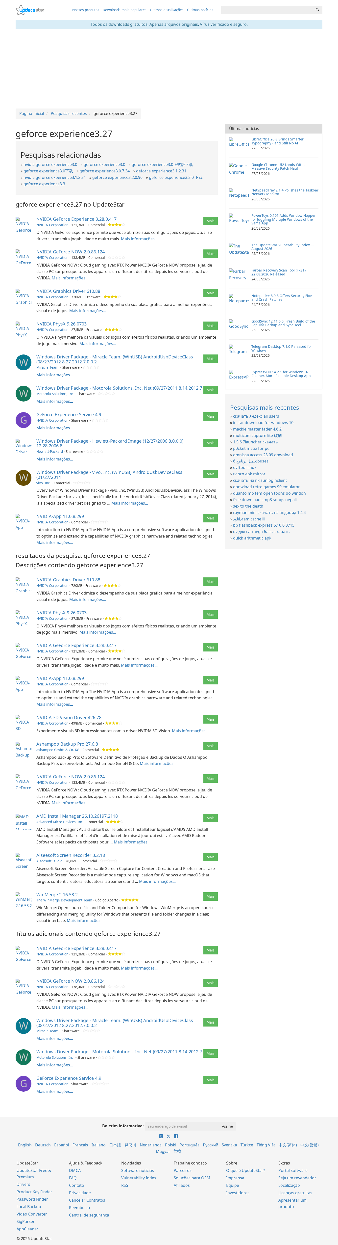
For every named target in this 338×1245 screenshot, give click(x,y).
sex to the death (248, 506)
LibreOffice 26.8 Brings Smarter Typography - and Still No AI (277, 141)
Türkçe (247, 1145)
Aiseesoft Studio (49, 861)
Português (189, 1145)
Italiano (99, 1145)
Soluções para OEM (192, 1178)
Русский (210, 1145)
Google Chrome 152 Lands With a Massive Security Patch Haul (279, 166)
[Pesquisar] (317, 10)
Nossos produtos (85, 9)
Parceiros (183, 1170)
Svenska (229, 1145)
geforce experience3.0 (104, 164)
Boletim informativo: (123, 1126)
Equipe (232, 1185)
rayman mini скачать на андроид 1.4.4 (269, 512)
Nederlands (151, 1145)
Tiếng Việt (266, 1145)
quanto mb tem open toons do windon (269, 493)
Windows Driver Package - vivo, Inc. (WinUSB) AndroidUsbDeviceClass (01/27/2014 (109, 474)
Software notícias (137, 1170)
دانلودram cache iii (249, 519)
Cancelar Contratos (87, 1200)
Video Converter (32, 1214)
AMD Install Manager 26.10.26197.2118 (77, 816)
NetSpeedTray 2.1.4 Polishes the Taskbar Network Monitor (284, 192)
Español (61, 1145)
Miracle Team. (47, 367)
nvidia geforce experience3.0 (50, 164)
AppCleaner (27, 1229)
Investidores (237, 1192)
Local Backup (29, 1206)
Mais (211, 220)
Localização (289, 1185)
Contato (76, 1185)
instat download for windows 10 (263, 422)
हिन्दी (177, 1151)
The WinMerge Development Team (64, 900)
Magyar (163, 1151)
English (25, 1145)
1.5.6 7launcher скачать (255, 442)
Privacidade (80, 1192)
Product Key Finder (34, 1191)
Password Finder (32, 1199)
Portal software (293, 1170)
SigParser (26, 1221)
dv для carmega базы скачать (261, 531)
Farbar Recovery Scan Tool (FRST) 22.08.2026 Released (278, 272)
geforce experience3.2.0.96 (117, 177)
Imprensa (235, 1178)
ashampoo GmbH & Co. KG (57, 749)
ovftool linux (244, 467)
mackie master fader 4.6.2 (257, 429)
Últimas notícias (200, 9)
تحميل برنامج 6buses (250, 461)
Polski (170, 1145)
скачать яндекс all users (256, 416)
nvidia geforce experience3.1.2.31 (55, 177)
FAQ (73, 1178)
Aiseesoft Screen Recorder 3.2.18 (70, 855)
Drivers (23, 1184)
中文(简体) (288, 1145)
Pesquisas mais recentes (264, 407)
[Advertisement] (169, 69)
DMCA (75, 1170)
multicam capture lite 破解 (257, 435)
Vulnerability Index (138, 1178)
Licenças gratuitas (295, 1192)
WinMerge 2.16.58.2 (57, 894)
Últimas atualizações (167, 9)
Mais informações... (139, 239)
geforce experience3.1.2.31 (161, 171)
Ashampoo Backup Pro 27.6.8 (67, 744)
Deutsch (43, 1145)
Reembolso (79, 1207)
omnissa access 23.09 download (263, 455)
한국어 (130, 1145)
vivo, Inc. (43, 483)
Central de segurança (89, 1215)
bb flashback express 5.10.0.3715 (263, 525)
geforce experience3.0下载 (48, 171)
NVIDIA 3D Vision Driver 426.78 (68, 717)
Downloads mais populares (124, 9)
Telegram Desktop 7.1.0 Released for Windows (281, 348)
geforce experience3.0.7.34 (104, 171)
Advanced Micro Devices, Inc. (60, 821)
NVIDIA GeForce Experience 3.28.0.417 (76, 219)
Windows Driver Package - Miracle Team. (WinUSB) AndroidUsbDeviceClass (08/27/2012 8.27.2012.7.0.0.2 (114, 359)
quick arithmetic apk (252, 538)
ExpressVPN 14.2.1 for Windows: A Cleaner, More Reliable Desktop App (281, 374)
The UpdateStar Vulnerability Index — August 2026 (282, 247)
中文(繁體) (309, 1145)
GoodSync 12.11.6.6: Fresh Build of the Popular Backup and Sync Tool (283, 323)
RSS (124, 1185)
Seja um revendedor (297, 1178)
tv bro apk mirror (249, 474)
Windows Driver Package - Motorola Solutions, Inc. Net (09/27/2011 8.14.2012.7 (119, 388)
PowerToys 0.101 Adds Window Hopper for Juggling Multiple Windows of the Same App (283, 219)
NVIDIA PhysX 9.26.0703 (61, 324)
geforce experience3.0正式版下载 (162, 164)
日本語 (115, 1145)
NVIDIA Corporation (52, 224)
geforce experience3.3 (44, 184)
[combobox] (267, 10)
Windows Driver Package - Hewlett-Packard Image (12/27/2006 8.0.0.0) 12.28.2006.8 (109, 443)
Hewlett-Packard (49, 451)
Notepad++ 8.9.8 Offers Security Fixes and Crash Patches (282, 297)
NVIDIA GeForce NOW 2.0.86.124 (70, 252)
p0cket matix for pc (251, 448)
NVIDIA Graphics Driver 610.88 (68, 291)
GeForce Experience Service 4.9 (68, 414)
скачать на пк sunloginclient (260, 480)
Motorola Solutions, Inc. (55, 393)
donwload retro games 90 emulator (266, 486)
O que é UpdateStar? (245, 1170)
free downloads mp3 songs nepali (265, 499)
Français (80, 1145)
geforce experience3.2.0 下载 (176, 177)
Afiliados (182, 1185)
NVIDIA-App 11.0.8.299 (60, 516)
